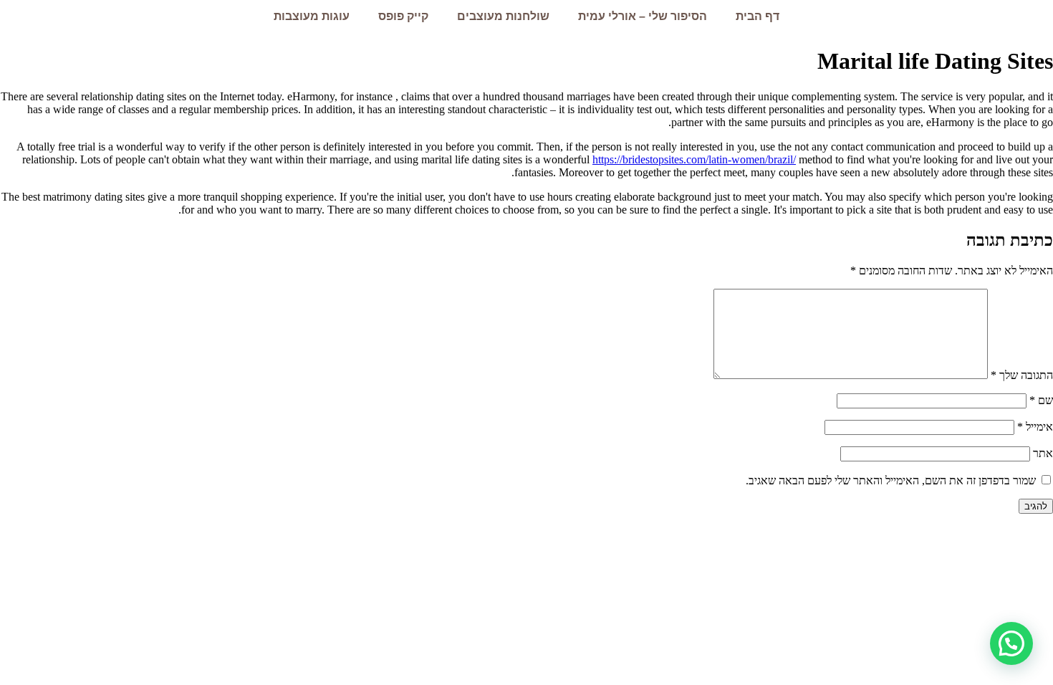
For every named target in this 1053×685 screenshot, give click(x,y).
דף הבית (757, 16)
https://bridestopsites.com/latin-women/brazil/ (694, 159)
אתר (1043, 453)
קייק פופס (403, 16)
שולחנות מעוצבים (503, 16)
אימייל (1035, 427)
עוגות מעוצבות (312, 16)
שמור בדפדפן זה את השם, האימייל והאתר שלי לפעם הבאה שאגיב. (891, 480)
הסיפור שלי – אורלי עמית (642, 16)
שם (1041, 400)
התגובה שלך (1022, 375)
